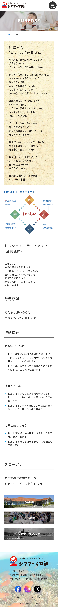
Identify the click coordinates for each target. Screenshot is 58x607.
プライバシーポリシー (35, 597)
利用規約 (18, 597)
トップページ (9, 35)
